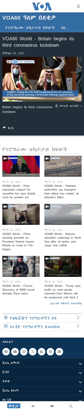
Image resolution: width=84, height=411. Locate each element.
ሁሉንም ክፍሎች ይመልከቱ (66, 303)
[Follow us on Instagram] (24, 351)
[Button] (8, 128)
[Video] (52, 406)
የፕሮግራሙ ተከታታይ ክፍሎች (30, 28)
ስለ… (65, 28)
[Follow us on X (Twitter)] (32, 351)
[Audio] (33, 406)
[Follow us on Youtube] (15, 351)
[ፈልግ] (71, 406)
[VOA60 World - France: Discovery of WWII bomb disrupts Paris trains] (21, 266)
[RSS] (41, 351)
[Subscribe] (59, 351)
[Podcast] (50, 351)
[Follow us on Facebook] (6, 351)
